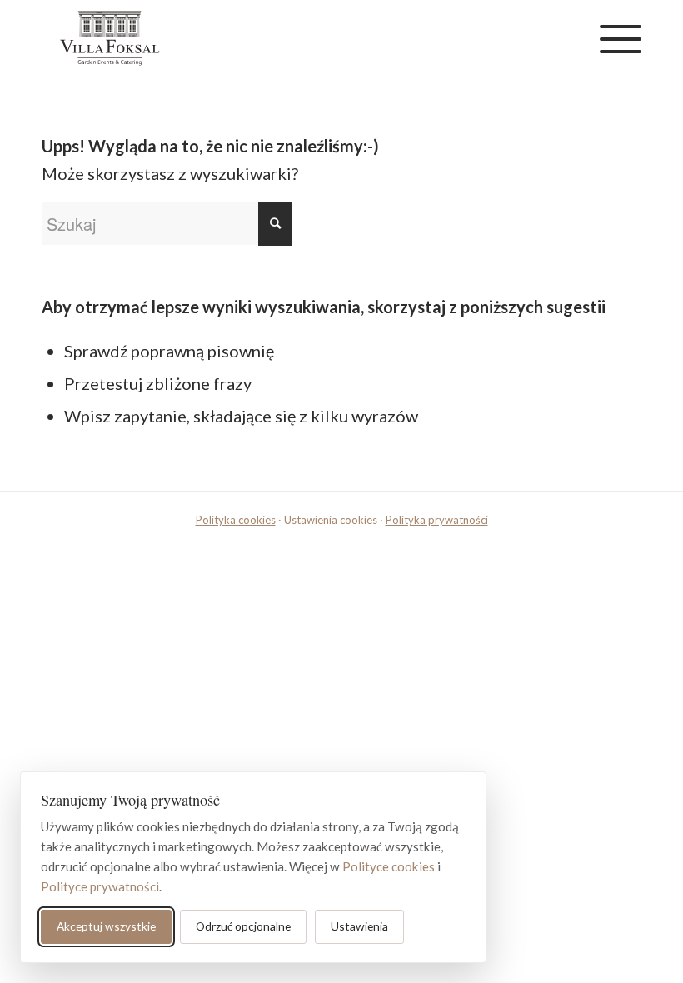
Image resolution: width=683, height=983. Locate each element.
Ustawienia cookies (330, 519)
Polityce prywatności (100, 886)
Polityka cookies (236, 519)
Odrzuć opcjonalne (243, 926)
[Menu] (612, 38)
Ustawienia (359, 926)
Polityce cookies (388, 866)
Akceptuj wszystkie (106, 926)
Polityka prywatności (437, 519)
